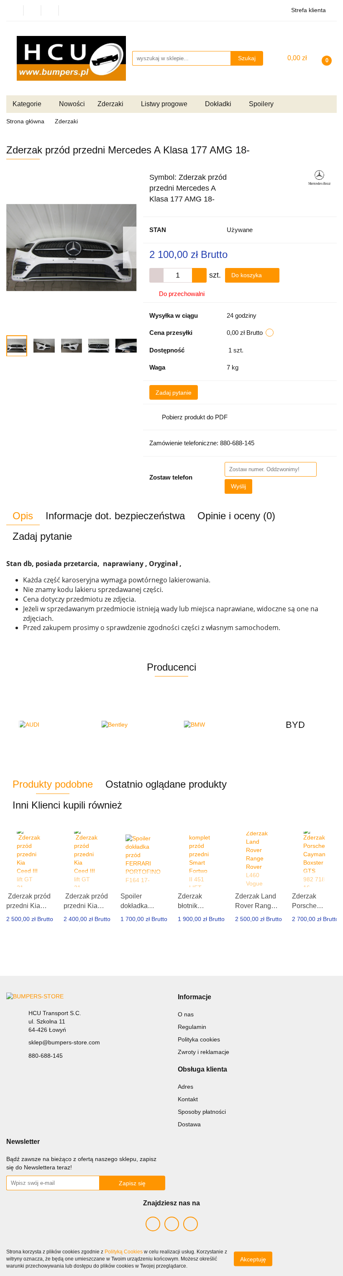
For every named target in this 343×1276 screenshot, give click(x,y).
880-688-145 (45, 1055)
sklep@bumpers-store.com (64, 1042)
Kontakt (188, 1099)
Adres (185, 1086)
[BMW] (213, 725)
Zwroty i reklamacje (203, 1052)
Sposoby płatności (202, 1111)
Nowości (72, 103)
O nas (186, 1014)
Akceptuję (253, 1259)
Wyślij (238, 486)
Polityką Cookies (124, 1252)
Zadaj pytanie (174, 392)
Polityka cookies (199, 1039)
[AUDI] (47, 725)
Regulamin (192, 1026)
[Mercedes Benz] (319, 177)
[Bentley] (130, 725)
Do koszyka (247, 275)
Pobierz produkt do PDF (195, 417)
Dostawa (189, 1124)
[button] (194, 997)
